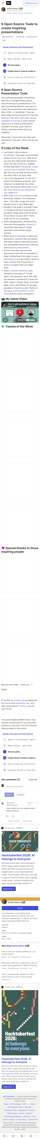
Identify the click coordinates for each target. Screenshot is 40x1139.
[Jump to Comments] (14, 1136)
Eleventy (30, 224)
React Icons (14, 195)
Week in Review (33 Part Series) (18, 47)
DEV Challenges (15, 1104)
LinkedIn (30, 706)
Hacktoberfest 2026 (10, 1074)
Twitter (22, 706)
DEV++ (25, 1104)
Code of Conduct (14, 821)
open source (22, 1122)
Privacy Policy (21, 1119)
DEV (11, 1125)
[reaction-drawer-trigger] (5, 1136)
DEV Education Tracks (15, 1107)
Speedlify (19, 239)
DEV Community (8, 1096)
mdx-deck (14, 118)
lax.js (24, 158)
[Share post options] (36, 1136)
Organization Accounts (26, 1110)
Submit (9, 795)
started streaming (19, 271)
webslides (5, 121)
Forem (11, 1122)
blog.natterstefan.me (26, 13)
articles (17, 700)
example (12, 262)
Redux (11, 259)
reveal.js (5, 118)
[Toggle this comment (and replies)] (2, 807)
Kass (35, 187)
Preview (20, 795)
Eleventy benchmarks (19, 247)
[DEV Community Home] (8, 3)
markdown (20, 37)
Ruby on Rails (21, 1127)
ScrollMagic (9, 155)
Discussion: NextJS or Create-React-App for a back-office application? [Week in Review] (19, 965)
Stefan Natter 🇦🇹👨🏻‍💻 (15, 8)
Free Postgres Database (12, 1116)
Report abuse (27, 821)
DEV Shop (26, 1116)
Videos (32, 1104)
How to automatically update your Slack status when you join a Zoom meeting (17, 977)
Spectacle (24, 118)
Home (6, 1104)
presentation (7, 37)
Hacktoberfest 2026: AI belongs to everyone (18, 857)
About (22, 1113)
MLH (34, 1116)
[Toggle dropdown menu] (36, 803)
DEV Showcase (12, 1113)
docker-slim (14, 219)
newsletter (20, 703)
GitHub (8, 709)
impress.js (17, 121)
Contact (29, 1113)
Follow (20, 908)
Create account (31, 3)
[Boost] (31, 1136)
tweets (8, 703)
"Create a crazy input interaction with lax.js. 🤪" (21, 170)
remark (33, 118)
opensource (31, 37)
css (4, 40)
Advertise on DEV (10, 1110)
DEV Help (28, 1107)
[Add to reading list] (23, 1136)
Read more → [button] (8, 889)
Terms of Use (33, 1119)
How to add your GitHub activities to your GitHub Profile (18, 954)
